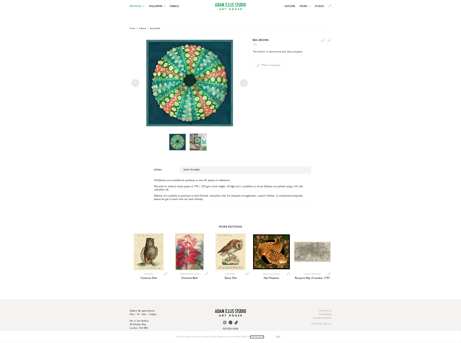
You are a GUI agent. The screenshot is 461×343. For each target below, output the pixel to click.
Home (132, 29)
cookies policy (256, 337)
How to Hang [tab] (191, 170)
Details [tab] (158, 170)
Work (303, 6)
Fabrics (174, 6)
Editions (135, 6)
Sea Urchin (155, 29)
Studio (319, 6)
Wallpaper (155, 6)
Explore (290, 6)
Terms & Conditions (322, 318)
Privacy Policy (325, 311)
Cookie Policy (325, 315)
